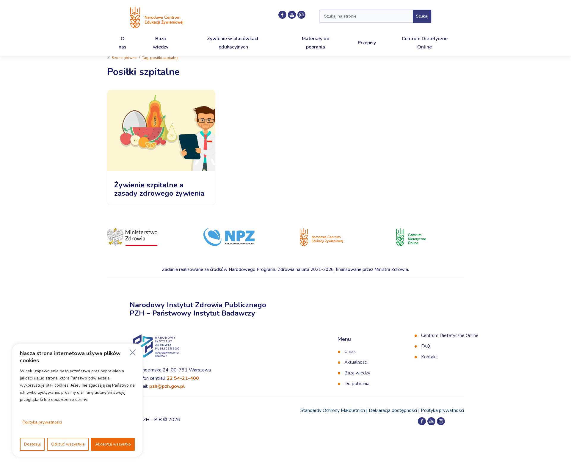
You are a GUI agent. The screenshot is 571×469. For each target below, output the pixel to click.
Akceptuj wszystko (113, 444)
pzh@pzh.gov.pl (167, 386)
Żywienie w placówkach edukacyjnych (233, 42)
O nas (350, 352)
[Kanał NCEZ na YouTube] (292, 15)
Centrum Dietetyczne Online (450, 335)
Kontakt (429, 357)
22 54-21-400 (183, 378)
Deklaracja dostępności (393, 410)
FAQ (425, 346)
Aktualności (356, 362)
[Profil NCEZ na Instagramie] (301, 15)
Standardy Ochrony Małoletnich (332, 410)
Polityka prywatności (42, 422)
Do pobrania (356, 384)
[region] (77, 400)
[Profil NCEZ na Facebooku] (282, 15)
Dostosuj (32, 444)
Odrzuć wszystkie (68, 444)
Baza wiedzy (357, 373)
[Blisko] (132, 352)
